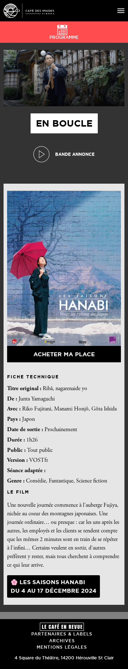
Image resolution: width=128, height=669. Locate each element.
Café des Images (29, 11)
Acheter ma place (64, 354)
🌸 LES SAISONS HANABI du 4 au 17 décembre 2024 (53, 586)
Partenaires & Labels (61, 634)
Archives (62, 640)
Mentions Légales (62, 647)
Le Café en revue (62, 627)
